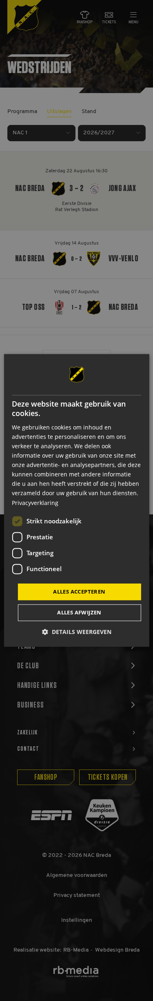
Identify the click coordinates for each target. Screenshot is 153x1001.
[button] (76, 632)
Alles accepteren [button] (79, 591)
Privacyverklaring (35, 503)
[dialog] (76, 500)
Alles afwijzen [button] (79, 612)
